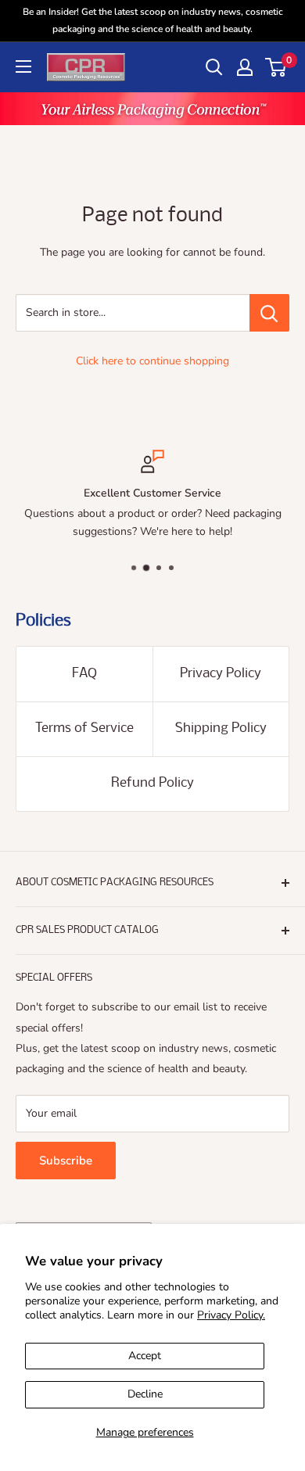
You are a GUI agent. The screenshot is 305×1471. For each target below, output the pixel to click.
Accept (144, 1355)
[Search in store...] (269, 313)
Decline (145, 1394)
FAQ (84, 673)
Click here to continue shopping (152, 360)
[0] (276, 67)
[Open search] (214, 67)
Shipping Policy (221, 728)
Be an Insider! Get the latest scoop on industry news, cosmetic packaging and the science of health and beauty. (153, 20)
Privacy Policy (220, 673)
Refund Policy (152, 783)
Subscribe (65, 1160)
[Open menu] (23, 66)
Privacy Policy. (231, 1315)
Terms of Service (84, 728)
